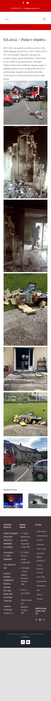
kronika (39, 540)
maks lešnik (41, 549)
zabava (39, 594)
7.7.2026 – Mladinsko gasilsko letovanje (25, 538)
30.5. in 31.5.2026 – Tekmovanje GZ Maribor (25, 598)
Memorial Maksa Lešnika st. (41, 557)
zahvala (40, 599)
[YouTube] (40, 620)
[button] (5, 501)
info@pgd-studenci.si (31, 8)
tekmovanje (41, 586)
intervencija (41, 531)
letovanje (40, 544)
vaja (38, 590)
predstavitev (41, 581)
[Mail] (44, 620)
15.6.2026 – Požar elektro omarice (25, 573)
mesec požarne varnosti (40, 569)
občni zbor (41, 577)
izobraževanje (42, 536)
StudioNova (25, 637)
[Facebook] (36, 620)
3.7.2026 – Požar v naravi (25, 556)
